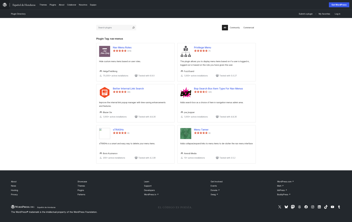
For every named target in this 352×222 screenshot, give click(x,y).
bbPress (282, 190)
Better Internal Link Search (128, 88)
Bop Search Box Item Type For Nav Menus (218, 88)
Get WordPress (339, 5)
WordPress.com (285, 181)
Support (148, 186)
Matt (280, 186)
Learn (146, 181)
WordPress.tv (151, 194)
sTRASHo (118, 129)
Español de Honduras (46, 207)
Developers (149, 190)
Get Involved (216, 181)
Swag (214, 194)
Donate (215, 190)
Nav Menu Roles (122, 47)
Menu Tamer (201, 129)
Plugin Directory (18, 14)
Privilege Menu (202, 47)
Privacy (14, 194)
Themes (81, 186)
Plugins (81, 190)
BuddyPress (284, 194)
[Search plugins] (133, 27)
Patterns (81, 194)
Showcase (82, 181)
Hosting (14, 190)
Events (214, 186)
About (13, 181)
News (13, 186)
